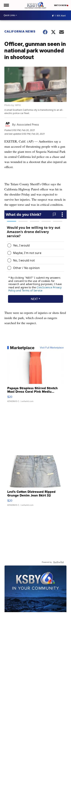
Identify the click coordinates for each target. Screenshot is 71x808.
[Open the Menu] (6, 5)
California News (20, 31)
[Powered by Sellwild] (58, 562)
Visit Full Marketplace (52, 347)
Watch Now (60, 5)
